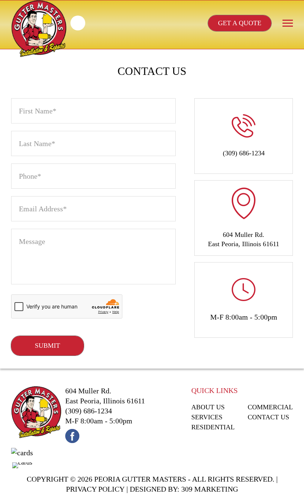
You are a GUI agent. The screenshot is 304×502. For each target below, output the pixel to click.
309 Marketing (209, 489)
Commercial (270, 407)
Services (206, 417)
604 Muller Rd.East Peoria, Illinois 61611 (243, 239)
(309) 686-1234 (78, 23)
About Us (208, 407)
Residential (213, 427)
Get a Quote (239, 23)
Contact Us (268, 417)
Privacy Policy (95, 489)
